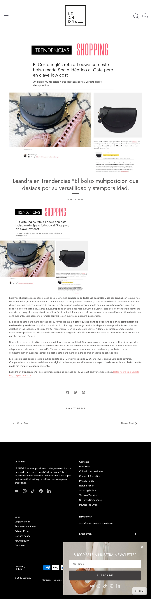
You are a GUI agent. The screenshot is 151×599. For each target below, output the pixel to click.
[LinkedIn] (118, 585)
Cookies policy (22, 536)
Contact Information (89, 476)
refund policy (22, 540)
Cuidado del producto (91, 471)
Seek (17, 517)
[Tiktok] (105, 585)
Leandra (26, 578)
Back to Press (75, 408)
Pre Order (84, 466)
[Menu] (6, 16)
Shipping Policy (87, 490)
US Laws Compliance (90, 500)
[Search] (136, 16)
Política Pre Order (88, 504)
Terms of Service (88, 495)
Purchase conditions (25, 526)
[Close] (142, 547)
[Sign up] (134, 534)
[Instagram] (98, 585)
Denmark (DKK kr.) (19, 567)
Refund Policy (86, 485)
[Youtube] (92, 585)
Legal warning (22, 521)
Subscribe (105, 575)
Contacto (84, 462)
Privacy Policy (86, 481)
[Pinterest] (111, 585)
